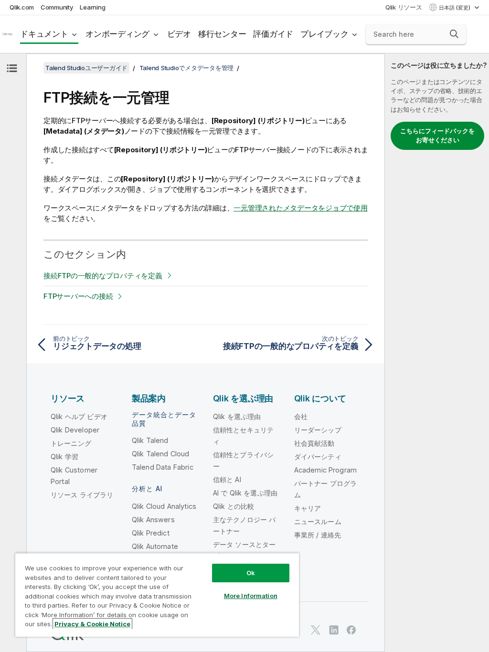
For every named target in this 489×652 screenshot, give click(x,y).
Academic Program (325, 470)
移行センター (222, 34)
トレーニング (71, 443)
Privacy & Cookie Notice (92, 624)
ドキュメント (44, 34)
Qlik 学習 (64, 456)
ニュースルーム (317, 521)
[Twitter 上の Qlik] (315, 629)
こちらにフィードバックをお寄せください (437, 135)
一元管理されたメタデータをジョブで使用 (300, 207)
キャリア (307, 508)
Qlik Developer (75, 430)
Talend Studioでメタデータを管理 (186, 68)
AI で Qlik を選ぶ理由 (245, 493)
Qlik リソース (403, 7)
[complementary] (437, 352)
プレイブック (324, 34)
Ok (250, 573)
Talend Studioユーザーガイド (86, 68)
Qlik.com (22, 7)
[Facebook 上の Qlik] (351, 629)
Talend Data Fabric (162, 467)
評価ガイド (273, 34)
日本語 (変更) (455, 7)
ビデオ (179, 34)
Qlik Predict (151, 533)
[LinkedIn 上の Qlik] (334, 629)
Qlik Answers (153, 519)
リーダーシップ (317, 430)
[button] (454, 34)
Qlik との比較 (233, 506)
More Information (250, 595)
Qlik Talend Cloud (161, 454)
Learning (92, 7)
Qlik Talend (150, 440)
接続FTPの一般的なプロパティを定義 (102, 275)
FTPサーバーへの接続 (78, 296)
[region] (157, 595)
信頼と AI (227, 479)
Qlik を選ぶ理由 (237, 416)
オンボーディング (117, 34)
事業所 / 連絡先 (317, 535)
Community (57, 7)
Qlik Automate (155, 546)
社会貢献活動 (314, 443)
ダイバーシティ (317, 456)
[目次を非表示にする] (12, 68)
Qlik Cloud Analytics (164, 506)
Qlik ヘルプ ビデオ (79, 416)
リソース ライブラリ (82, 495)
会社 (301, 416)
